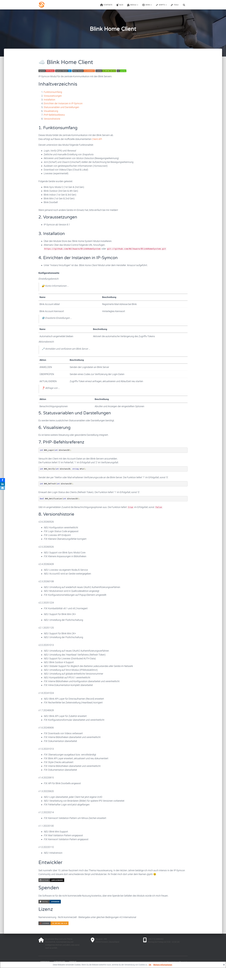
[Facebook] (2, 480)
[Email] (2, 488)
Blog (121, 5)
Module (133, 5)
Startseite (108, 5)
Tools (176, 5)
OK (150, 965)
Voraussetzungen (53, 95)
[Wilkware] (52, 4)
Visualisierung (51, 111)
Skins (148, 5)
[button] (137, 5)
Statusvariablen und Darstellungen (61, 107)
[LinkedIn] (2, 484)
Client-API (97, 139)
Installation (49, 99)
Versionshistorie (52, 118)
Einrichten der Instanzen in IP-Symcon (63, 103)
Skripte (162, 5)
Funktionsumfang (53, 92)
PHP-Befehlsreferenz (54, 114)
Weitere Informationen (162, 965)
